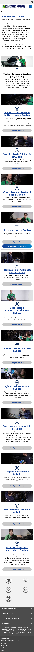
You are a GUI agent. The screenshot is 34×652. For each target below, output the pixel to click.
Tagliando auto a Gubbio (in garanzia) (17, 75)
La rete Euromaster (10, 619)
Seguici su (6, 624)
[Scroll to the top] (29, 648)
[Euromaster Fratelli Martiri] (12, 6)
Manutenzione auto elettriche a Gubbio (17, 548)
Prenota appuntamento (15, 246)
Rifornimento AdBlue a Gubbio (17, 511)
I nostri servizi (8, 614)
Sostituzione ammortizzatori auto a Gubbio (17, 310)
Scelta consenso (6, 648)
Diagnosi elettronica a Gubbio (17, 473)
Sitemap (3, 643)
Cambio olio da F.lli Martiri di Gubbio (17, 155)
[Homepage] (1, 11)
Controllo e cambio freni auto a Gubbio (17, 193)
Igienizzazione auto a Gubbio (17, 387)
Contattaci (4, 645)
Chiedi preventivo (16, 130)
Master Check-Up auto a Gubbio (17, 349)
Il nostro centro (9, 609)
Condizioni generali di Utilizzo (10, 640)
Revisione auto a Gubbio (17, 230)
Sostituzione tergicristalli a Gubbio (17, 427)
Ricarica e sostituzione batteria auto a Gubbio (17, 113)
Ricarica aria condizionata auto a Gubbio (17, 271)
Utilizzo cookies (5, 638)
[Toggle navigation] (30, 6)
